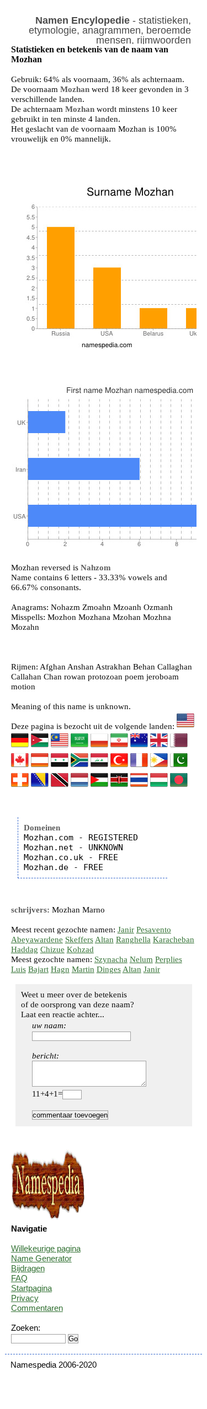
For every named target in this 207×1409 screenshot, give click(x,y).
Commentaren (37, 1308)
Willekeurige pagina (46, 1248)
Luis (18, 969)
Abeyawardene (37, 939)
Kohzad (80, 949)
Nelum (141, 959)
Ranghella (133, 939)
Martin (83, 969)
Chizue (52, 949)
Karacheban (173, 939)
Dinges (109, 969)
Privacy (25, 1298)
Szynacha (111, 959)
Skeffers (79, 939)
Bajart (38, 969)
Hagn (60, 969)
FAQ (19, 1278)
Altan (104, 939)
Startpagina (31, 1288)
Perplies (168, 959)
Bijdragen (28, 1268)
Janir (126, 929)
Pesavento (153, 929)
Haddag (24, 949)
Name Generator (41, 1258)
